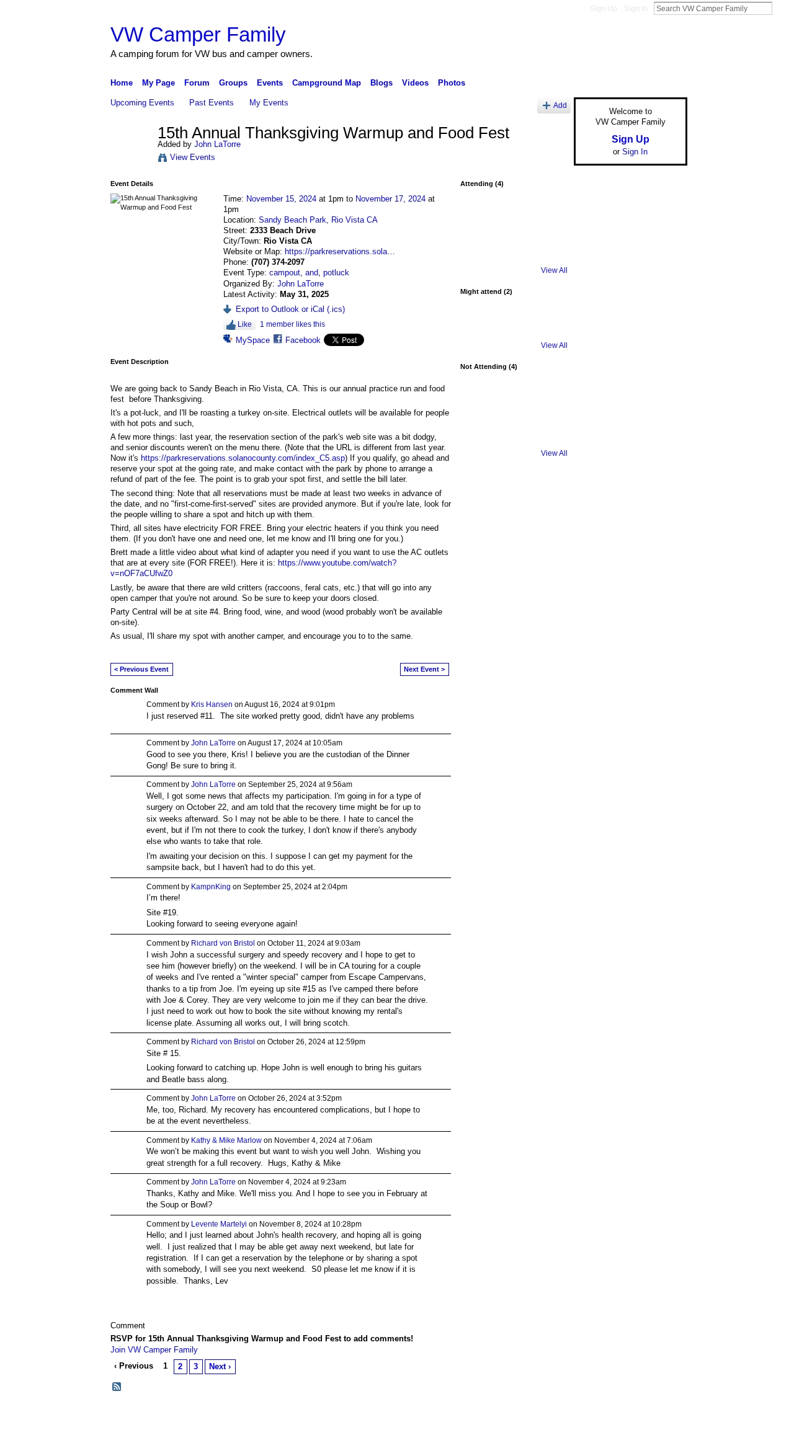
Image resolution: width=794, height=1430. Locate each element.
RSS (117, 1387)
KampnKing (211, 886)
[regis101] (481, 328)
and (311, 272)
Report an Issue (595, 1415)
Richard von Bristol (223, 943)
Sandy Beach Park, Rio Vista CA (318, 219)
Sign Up (603, 8)
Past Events (211, 102)
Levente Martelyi (219, 1224)
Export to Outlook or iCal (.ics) (290, 309)
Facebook (303, 340)
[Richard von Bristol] (514, 220)
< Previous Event (141, 669)
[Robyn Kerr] (514, 328)
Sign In (636, 8)
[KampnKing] (546, 220)
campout (284, 272)
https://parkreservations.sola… (340, 251)
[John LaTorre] (130, 159)
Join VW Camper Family (154, 1349)
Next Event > (424, 669)
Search (782, 8)
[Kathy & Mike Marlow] (481, 403)
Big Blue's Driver (204, 1415)
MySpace (253, 340)
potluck (336, 272)
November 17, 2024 (390, 198)
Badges (546, 1415)
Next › (220, 1366)
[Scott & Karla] (546, 403)
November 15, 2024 (281, 198)
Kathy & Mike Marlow (226, 1140)
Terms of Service (659, 1415)
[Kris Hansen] (481, 436)
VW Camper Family (198, 34)
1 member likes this (292, 324)
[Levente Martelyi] (481, 220)
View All (554, 270)
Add (560, 105)
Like (245, 324)
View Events (192, 157)
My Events (268, 102)
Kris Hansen (212, 704)
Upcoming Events (142, 102)
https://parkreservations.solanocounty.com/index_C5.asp (243, 458)
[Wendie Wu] (514, 403)
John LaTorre (217, 144)
